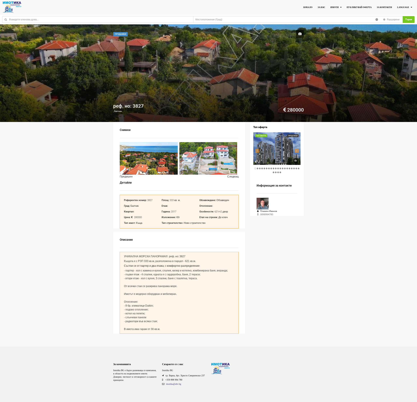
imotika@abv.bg (173, 384)
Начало (307, 7)
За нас (321, 7)
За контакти (384, 7)
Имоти (334, 7)
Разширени (392, 19)
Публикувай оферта (359, 7)
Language (403, 7)
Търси (408, 19)
